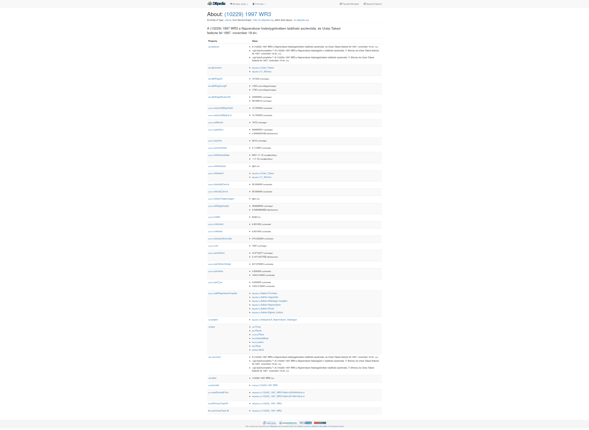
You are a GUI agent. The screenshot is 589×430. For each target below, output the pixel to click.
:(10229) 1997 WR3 (265, 385)
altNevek (215, 122)
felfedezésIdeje (218, 154)
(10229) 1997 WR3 (247, 14)
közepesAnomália (220, 238)
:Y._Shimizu (261, 71)
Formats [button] (259, 3)
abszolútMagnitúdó (220, 107)
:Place (258, 334)
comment (214, 356)
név (213, 245)
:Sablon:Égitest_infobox (267, 312)
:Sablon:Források (264, 293)
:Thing (256, 326)
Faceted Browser (350, 3)
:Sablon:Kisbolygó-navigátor (269, 300)
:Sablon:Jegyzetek (265, 297)
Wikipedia (273, 426)
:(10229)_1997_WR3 (267, 403)
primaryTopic (218, 410)
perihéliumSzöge (219, 263)
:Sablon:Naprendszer (266, 304)
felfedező (215, 173)
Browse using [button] (239, 3)
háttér (214, 216)
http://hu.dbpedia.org (263, 19)
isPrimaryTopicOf (218, 403)
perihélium (216, 252)
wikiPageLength (217, 85)
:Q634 (258, 349)
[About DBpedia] (216, 4)
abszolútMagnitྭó (220, 115)
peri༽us (215, 282)
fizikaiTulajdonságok (221, 198)
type (211, 326)
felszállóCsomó (218, 184)
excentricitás (217, 147)
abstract (213, 46)
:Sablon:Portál (263, 308)
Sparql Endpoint (374, 3)
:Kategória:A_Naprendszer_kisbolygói (274, 319)
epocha (215, 140)
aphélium (215, 129)
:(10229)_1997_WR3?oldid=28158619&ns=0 (278, 396)
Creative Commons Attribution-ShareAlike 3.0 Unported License (320, 426)
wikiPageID (215, 78)
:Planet (257, 330)
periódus (215, 271)
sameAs (213, 385)
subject (213, 319)
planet (228, 19)
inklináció (215, 224)
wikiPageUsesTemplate (222, 293)
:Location (258, 342)
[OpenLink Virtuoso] (269, 422)
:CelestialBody (260, 338)
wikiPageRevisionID (219, 96)
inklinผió (215, 231)
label (212, 377)
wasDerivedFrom (218, 392)
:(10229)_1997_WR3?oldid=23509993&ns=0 (278, 392)
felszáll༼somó (218, 191)
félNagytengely (218, 205)
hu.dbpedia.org (301, 19)
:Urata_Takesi (263, 67)
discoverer (215, 67)
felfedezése (217, 165)
